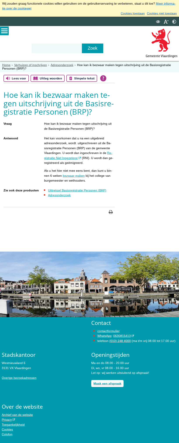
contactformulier (108, 331)
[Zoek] (92, 48)
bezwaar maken (74, 175)
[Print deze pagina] (111, 212)
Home (6, 65)
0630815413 (122, 336)
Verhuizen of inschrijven (30, 65)
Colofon (7, 434)
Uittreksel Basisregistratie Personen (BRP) (77, 190)
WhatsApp (104, 336)
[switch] (158, 21)
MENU (4, 30)
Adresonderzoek (62, 65)
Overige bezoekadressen (19, 378)
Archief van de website (17, 415)
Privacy (7, 419)
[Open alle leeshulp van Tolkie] (103, 78)
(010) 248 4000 (120, 341)
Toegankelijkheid (13, 424)
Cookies (7, 429)
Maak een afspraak (107, 383)
